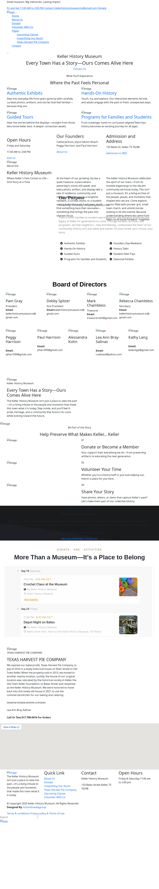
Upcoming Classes (27, 34)
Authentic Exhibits (25, 93)
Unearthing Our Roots (30, 38)
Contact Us (79, 69)
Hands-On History (99, 93)
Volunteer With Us (22, 27)
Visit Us (11, 158)
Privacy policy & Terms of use (47, 813)
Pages (15, 31)
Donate (102, 8)
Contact (16, 45)
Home (15, 16)
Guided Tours (20, 117)
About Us (17, 19)
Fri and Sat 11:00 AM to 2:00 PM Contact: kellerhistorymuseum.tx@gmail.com (52, 8)
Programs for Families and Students (116, 117)
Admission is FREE (116, 153)
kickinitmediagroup (34, 807)
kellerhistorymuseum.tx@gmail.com (102, 792)
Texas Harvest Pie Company (33, 42)
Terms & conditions (18, 813)
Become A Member (73, 538)
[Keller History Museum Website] (11, 12)
